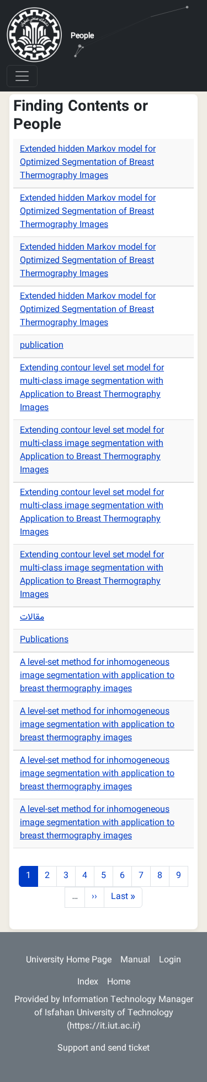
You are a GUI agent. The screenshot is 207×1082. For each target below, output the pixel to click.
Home (118, 982)
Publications (44, 640)
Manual (135, 960)
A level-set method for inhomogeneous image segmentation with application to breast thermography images (97, 676)
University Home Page (69, 960)
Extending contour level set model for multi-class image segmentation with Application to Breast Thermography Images (92, 388)
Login (170, 960)
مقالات (32, 618)
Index (87, 982)
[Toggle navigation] (22, 76)
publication (41, 346)
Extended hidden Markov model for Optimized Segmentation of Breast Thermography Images (88, 163)
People (82, 36)
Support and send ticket (103, 1049)
